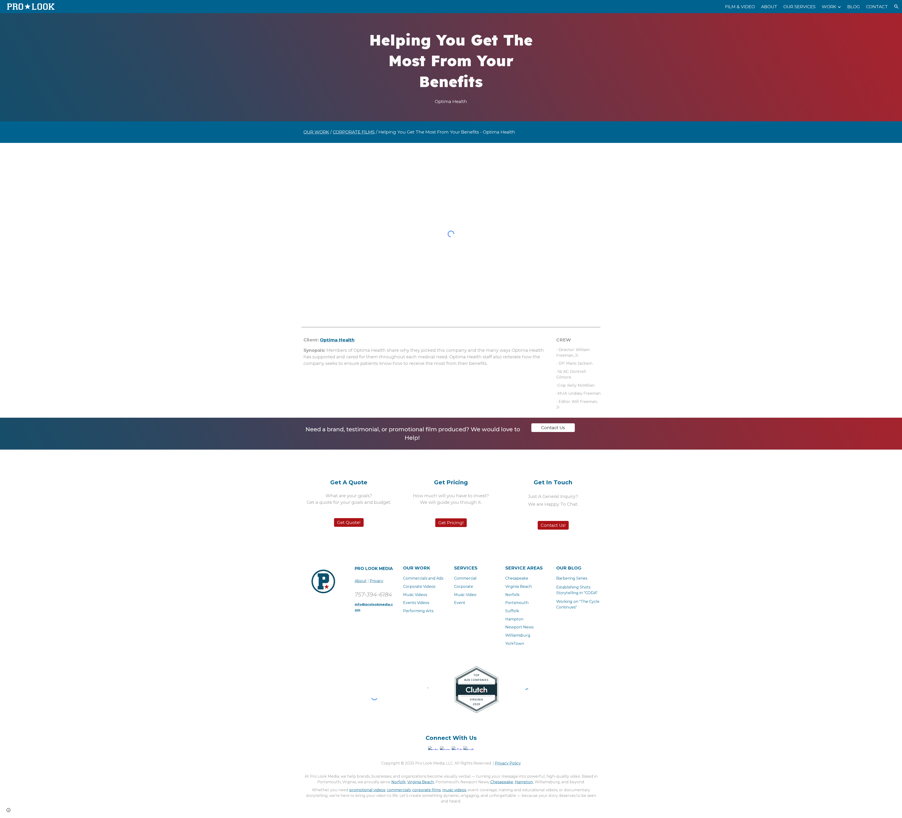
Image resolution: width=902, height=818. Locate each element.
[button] (896, 6)
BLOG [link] (853, 6)
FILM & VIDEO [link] (740, 6)
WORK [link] (829, 6)
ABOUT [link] (769, 6)
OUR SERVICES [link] (799, 6)
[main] (451, 60)
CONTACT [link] (877, 6)
